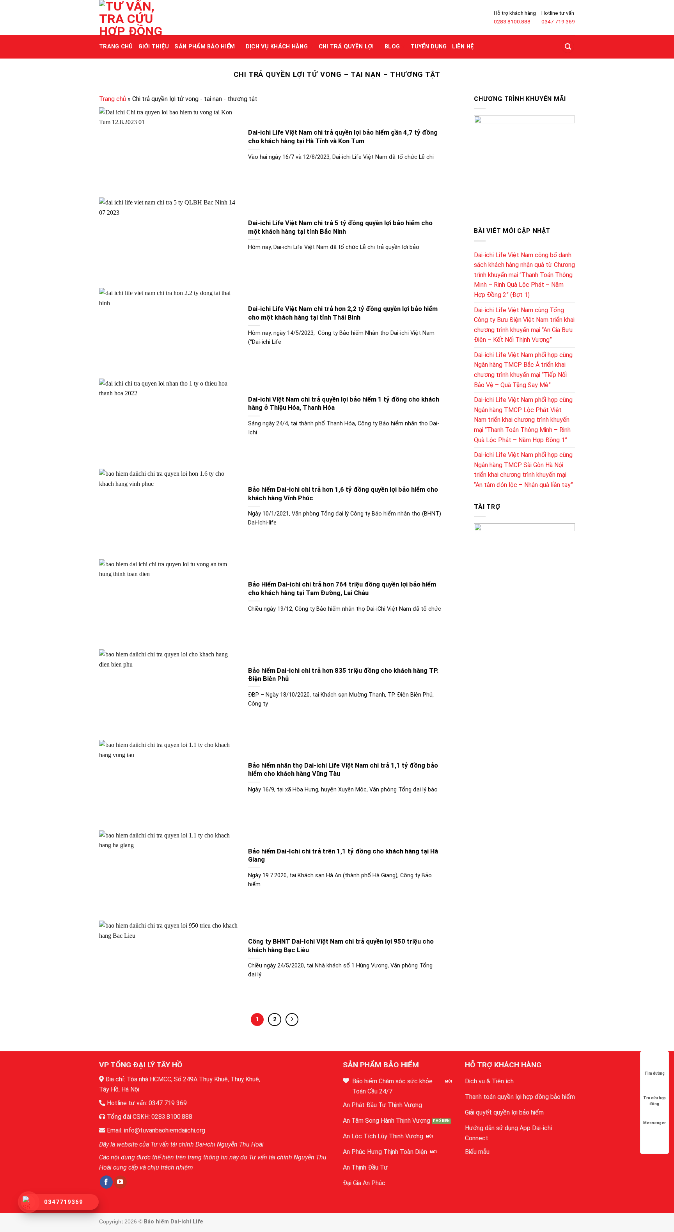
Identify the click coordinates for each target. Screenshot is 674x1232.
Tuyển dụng (429, 46)
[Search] (568, 47)
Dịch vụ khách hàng (277, 46)
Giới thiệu (153, 46)
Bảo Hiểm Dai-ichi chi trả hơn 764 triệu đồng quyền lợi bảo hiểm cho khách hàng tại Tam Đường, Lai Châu (342, 589)
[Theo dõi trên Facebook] (106, 1182)
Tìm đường (654, 1073)
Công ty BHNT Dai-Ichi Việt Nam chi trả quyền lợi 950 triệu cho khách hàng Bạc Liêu (341, 946)
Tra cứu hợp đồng (654, 1098)
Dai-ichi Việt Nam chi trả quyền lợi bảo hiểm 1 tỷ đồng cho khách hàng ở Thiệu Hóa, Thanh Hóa (343, 404)
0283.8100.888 (512, 21)
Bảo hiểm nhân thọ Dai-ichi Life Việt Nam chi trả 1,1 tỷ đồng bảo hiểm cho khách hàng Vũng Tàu (343, 770)
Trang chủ (116, 46)
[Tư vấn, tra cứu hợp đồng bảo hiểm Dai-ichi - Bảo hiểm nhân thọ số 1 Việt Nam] (130, 17)
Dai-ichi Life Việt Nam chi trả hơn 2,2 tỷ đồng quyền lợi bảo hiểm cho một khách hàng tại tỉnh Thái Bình (343, 313)
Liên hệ (463, 46)
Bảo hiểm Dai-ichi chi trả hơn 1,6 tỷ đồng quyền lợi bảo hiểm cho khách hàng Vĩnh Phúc (343, 494)
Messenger (654, 1123)
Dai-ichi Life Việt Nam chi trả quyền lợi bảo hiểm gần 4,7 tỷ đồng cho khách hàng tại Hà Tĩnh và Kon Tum (343, 137)
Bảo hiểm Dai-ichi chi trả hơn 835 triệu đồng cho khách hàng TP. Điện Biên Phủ (343, 675)
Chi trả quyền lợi (346, 46)
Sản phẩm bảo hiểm (204, 46)
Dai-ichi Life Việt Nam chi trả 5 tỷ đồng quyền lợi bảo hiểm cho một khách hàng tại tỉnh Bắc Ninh (340, 227)
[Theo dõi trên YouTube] (120, 1182)
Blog (392, 46)
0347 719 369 (558, 21)
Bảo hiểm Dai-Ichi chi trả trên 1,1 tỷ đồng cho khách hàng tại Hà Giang (343, 856)
